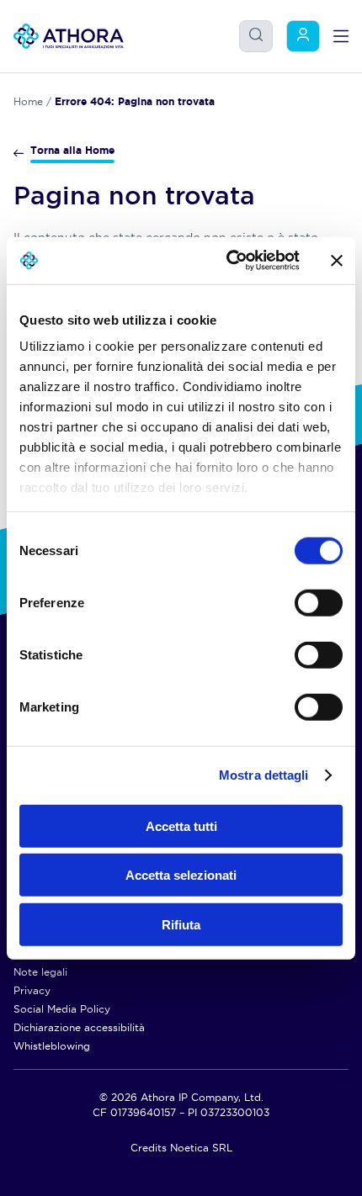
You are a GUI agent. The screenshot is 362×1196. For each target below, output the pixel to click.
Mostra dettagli (264, 775)
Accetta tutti (181, 825)
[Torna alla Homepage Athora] (68, 36)
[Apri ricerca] (256, 34)
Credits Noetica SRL (181, 1147)
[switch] (301, 598)
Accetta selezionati (181, 875)
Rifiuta (181, 924)
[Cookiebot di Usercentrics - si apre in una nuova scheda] (228, 261)
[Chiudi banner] (337, 261)
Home (28, 101)
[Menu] (341, 36)
